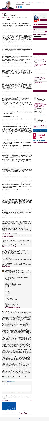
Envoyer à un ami (5, 17)
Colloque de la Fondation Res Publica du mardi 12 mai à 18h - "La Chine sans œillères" (39, 78)
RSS (29, 418)
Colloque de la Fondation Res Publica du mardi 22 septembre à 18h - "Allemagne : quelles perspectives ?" (24, 413)
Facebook (21, 418)
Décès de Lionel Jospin (38, 82)
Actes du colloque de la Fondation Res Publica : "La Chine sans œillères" (9, 412)
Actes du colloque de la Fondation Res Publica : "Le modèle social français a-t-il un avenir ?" (40, 86)
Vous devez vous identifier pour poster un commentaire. (16, 392)
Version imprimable (12, 17)
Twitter (26, 418)
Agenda (36, 24)
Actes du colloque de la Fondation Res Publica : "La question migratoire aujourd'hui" (40, 73)
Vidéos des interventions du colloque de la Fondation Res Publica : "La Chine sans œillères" (40, 69)
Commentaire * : (4, 382)
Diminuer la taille (25, 17)
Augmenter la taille (19, 17)
